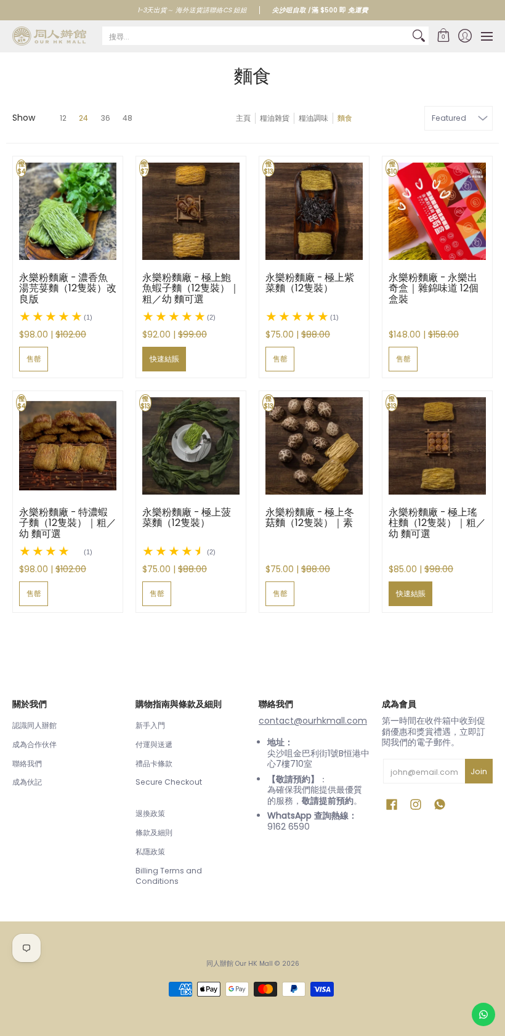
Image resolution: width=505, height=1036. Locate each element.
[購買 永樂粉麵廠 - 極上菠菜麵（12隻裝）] (191, 446)
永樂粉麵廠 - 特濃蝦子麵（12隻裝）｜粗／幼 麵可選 (67, 523)
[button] (443, 36)
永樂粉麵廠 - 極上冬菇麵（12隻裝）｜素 (309, 517)
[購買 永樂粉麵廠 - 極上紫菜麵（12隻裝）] (314, 211)
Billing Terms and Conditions (168, 876)
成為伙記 (27, 782)
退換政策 (150, 813)
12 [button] (63, 118)
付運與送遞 (153, 744)
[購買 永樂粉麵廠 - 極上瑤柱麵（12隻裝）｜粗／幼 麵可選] (437, 446)
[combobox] (255, 35)
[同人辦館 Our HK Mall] (49, 36)
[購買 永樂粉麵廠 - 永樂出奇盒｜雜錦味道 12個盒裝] (437, 211)
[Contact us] (483, 1014)
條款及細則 (153, 832)
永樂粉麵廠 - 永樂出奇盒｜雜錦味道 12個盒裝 (434, 288)
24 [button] (83, 118)
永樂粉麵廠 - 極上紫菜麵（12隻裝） (309, 283)
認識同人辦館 (34, 725)
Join (479, 771)
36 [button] (105, 118)
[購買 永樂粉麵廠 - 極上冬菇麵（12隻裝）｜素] (314, 446)
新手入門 (150, 725)
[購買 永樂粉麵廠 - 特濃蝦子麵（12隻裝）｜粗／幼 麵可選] (67, 446)
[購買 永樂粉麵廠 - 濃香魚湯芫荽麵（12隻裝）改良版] (67, 211)
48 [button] (127, 118)
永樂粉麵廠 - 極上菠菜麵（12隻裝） (186, 517)
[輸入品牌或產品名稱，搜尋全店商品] (419, 35)
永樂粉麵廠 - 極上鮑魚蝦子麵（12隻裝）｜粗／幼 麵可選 (191, 288)
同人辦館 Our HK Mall (239, 963)
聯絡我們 (27, 763)
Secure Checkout (168, 782)
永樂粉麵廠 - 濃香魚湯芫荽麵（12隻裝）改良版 (67, 288)
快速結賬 (164, 359)
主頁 (243, 118)
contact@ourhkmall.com (313, 720)
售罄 (33, 359)
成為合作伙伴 (34, 744)
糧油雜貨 (274, 118)
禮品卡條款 (153, 763)
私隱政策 (150, 851)
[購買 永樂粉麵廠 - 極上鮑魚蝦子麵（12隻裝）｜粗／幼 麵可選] (191, 211)
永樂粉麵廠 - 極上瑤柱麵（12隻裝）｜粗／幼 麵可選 (437, 523)
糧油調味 (313, 118)
